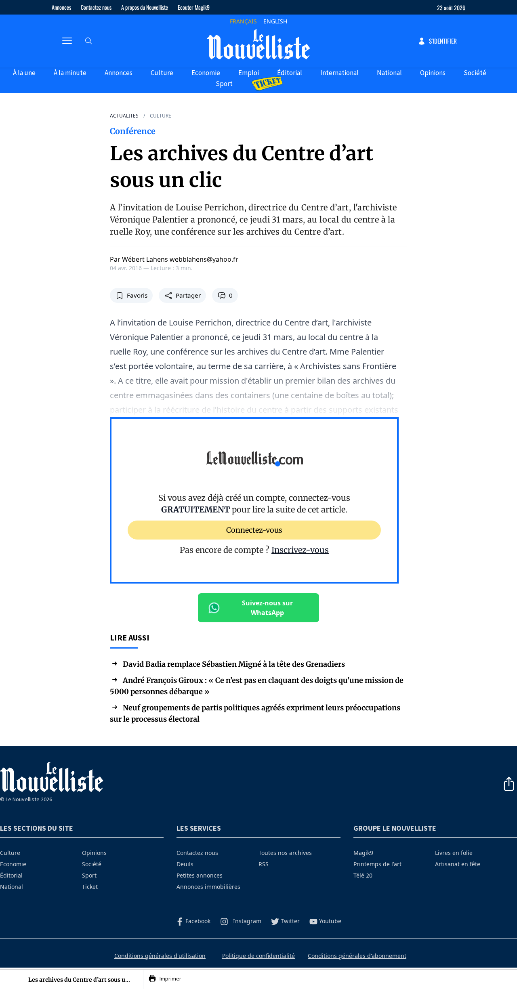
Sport (224, 83)
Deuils (185, 864)
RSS (263, 864)
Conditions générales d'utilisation (160, 956)
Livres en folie (454, 853)
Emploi (248, 72)
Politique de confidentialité (258, 956)
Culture (162, 72)
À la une (24, 72)
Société (475, 72)
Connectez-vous (254, 529)
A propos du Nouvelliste (144, 7)
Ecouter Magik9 (194, 7)
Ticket (90, 886)
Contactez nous (96, 7)
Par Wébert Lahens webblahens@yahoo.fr (174, 259)
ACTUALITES (124, 116)
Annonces (61, 7)
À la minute (70, 72)
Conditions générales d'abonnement (357, 956)
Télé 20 (362, 875)
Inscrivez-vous (300, 550)
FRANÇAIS (243, 21)
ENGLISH (275, 21)
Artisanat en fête (457, 864)
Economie (205, 72)
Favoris (137, 295)
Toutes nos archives (285, 853)
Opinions (433, 72)
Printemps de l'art (377, 864)
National (389, 72)
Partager (188, 295)
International (339, 72)
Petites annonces (200, 875)
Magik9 (363, 853)
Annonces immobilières (208, 886)
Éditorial (289, 72)
